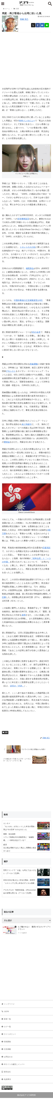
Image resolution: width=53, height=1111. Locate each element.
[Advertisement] (26, 58)
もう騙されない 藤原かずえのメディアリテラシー (34, 928)
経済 (5, 845)
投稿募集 (7, 1042)
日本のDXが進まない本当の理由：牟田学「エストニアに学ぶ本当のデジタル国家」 (19, 881)
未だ (27, 424)
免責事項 (7, 1079)
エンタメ (6, 823)
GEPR (6, 1011)
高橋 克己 (24, 19)
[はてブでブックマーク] (42, 25)
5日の (36, 332)
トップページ (9, 1004)
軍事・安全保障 (9, 834)
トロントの (27, 247)
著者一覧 (7, 1019)
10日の (17, 686)
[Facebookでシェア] (38, 25)
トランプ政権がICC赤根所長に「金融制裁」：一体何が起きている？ (18, 838)
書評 (6, 861)
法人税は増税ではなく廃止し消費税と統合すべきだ (19, 849)
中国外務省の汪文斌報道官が (28, 300)
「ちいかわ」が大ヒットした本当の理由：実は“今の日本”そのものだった (19, 827)
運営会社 (7, 1072)
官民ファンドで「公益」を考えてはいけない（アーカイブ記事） (19, 871)
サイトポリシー (10, 1034)
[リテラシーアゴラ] (9, 930)
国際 (6, 732)
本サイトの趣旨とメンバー (14, 1064)
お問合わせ (8, 1057)
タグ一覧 (7, 1027)
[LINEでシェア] (47, 25)
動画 (6, 815)
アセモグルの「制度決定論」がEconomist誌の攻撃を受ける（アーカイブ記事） (19, 891)
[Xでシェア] (33, 25)
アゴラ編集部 (22, 933)
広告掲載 (7, 1049)
